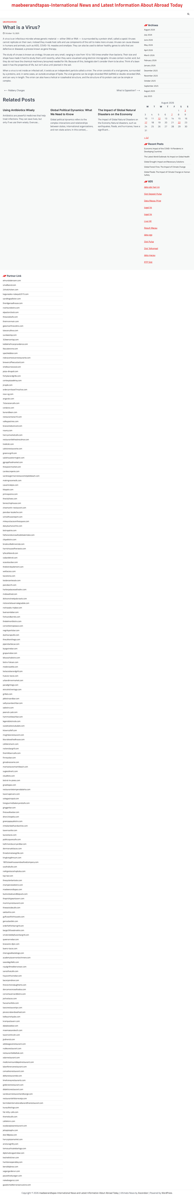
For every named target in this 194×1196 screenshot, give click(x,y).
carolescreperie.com (11, 471)
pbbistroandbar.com (11, 698)
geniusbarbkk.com (10, 921)
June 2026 (148, 39)
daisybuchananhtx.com (12, 525)
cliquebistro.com (9, 539)
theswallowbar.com (11, 812)
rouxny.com (7, 430)
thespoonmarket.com (12, 466)
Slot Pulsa (149, 241)
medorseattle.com (10, 666)
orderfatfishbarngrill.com (13, 925)
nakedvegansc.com (11, 1180)
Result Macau (150, 228)
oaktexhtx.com (9, 912)
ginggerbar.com (9, 807)
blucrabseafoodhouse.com (14, 739)
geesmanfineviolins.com (13, 325)
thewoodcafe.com (10, 316)
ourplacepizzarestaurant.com (15, 1125)
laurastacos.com (9, 834)
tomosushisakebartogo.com (14, 1148)
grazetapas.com (9, 784)
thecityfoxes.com (10, 498)
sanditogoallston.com (12, 298)
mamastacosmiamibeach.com (15, 766)
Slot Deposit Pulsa (153, 194)
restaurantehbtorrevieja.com (15, 1098)
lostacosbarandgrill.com (13, 671)
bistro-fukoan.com (10, 662)
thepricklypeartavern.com (13, 898)
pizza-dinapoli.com (10, 371)
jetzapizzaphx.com (10, 1130)
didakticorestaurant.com (13, 1089)
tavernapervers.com (11, 793)
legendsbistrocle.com (11, 721)
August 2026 (149, 29)
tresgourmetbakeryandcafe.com (16, 802)
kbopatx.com (8, 489)
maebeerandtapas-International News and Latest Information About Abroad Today (97, 5)
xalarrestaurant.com (11, 1057)
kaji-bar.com (8, 875)
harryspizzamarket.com (13, 1139)
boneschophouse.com (12, 503)
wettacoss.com (9, 571)
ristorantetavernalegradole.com (16, 603)
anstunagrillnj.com (10, 1143)
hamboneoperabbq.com (12, 1161)
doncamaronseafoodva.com (14, 989)
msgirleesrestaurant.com (13, 734)
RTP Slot (148, 262)
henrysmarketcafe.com (12, 434)
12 (159, 118)
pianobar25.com (9, 584)
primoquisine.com (10, 493)
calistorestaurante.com (12, 448)
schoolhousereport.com (12, 516)
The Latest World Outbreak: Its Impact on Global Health (167, 156)
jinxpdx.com (7, 384)
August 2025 (149, 90)
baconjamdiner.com (11, 980)
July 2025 (148, 96)
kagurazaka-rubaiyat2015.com (16, 294)
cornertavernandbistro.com (14, 993)
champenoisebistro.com (13, 884)
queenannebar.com (11, 939)
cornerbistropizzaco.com (13, 625)
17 (146, 122)
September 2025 (151, 85)
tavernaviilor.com (10, 830)
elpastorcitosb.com (11, 312)
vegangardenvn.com (11, 1171)
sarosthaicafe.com (10, 971)
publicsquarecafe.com (12, 839)
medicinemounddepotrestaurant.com (18, 1062)
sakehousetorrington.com (13, 457)
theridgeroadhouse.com (13, 303)
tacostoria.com (9, 575)
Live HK (148, 221)
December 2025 (151, 70)
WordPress (167, 1193)
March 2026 (149, 55)
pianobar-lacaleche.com (12, 512)
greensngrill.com (10, 453)
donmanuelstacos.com (12, 848)
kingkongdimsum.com (12, 857)
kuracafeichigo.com (11, 1107)
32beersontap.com (11, 339)
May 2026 (148, 44)
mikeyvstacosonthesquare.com (16, 521)
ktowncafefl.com (10, 730)
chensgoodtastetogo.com (13, 952)
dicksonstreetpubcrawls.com (15, 598)
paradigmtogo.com (10, 684)
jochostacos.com (10, 998)
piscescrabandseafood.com (14, 1012)
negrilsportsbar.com (11, 630)
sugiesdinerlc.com (10, 771)
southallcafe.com (10, 866)
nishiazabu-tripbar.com (12, 607)
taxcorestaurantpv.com (12, 1007)
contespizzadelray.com (12, 380)
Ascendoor (143, 1193)
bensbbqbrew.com (10, 1166)
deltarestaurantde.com (12, 1075)
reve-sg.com (8, 394)
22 (179, 122)
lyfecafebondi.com (10, 553)
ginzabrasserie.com (11, 762)
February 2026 (150, 60)
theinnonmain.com (11, 321)
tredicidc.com (8, 444)
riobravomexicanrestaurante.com (17, 357)
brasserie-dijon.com (11, 943)
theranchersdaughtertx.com (14, 984)
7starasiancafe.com (11, 403)
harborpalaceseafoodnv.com (14, 589)
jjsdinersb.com (9, 1039)
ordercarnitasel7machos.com (15, 389)
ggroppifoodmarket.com (13, 462)
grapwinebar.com (10, 653)
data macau (149, 255)
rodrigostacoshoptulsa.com (14, 871)
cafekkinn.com (9, 1121)
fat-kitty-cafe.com (10, 1112)
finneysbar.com (9, 757)
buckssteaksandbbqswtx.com (15, 893)
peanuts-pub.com (10, 712)
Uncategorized (9, 22)
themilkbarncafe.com (12, 753)
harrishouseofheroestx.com (14, 548)
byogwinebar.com (10, 648)
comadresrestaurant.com (13, 1071)
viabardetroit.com (10, 557)
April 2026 (148, 50)
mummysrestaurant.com (13, 902)
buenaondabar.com (11, 612)
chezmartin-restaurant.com (14, 507)
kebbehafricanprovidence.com (15, 344)
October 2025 (150, 80)
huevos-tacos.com (10, 675)
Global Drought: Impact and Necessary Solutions (164, 161)
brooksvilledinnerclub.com (13, 543)
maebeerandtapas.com (12, 889)
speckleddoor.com (10, 353)
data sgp (148, 234)
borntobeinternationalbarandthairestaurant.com (23, 1102)
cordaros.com (8, 407)
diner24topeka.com (11, 816)
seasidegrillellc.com (11, 962)
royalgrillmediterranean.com (14, 966)
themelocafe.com (10, 1116)
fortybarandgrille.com (12, 375)
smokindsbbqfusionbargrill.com (16, 934)
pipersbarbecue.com (11, 643)
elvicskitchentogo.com (12, 689)
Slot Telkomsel (151, 248)
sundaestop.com (10, 334)
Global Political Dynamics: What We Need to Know (71, 112)
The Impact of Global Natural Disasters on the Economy (117, 112)
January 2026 (150, 65)
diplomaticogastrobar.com (13, 1152)
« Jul (146, 137)
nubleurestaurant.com (12, 1048)
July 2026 (148, 34)
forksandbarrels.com (11, 616)
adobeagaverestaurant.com (14, 1043)
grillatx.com (7, 693)
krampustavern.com (11, 1021)
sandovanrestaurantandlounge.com (18, 1093)
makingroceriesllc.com (12, 480)
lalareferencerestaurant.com (15, 1066)
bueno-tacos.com (10, 948)
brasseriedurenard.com (12, 425)
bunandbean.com (10, 412)
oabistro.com (8, 707)
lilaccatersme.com (10, 348)
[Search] (188, 14)
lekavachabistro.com (11, 657)
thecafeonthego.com (11, 639)
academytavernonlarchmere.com (17, 957)
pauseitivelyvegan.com (12, 1175)
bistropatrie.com (9, 530)
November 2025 (151, 75)
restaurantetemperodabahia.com (16, 789)
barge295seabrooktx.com (13, 930)
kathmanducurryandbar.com (14, 843)
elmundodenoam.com (12, 280)
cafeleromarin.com (10, 743)
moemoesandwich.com (12, 1030)
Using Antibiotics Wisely (19, 110)
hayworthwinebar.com (12, 975)
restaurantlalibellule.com (13, 1052)
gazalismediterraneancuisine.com (17, 1184)
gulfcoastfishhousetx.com (13, 916)
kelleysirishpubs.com (11, 1016)
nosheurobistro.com (11, 307)
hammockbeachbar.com (13, 716)
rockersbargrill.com (11, 748)
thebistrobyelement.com (13, 566)
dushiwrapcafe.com (11, 634)
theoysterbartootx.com (12, 880)
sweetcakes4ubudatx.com (14, 725)
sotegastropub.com (11, 798)
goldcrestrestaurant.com (13, 1084)
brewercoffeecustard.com (13, 362)
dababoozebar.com (10, 1025)
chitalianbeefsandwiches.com (15, 825)
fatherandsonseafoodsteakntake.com (19, 534)
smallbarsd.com (9, 284)
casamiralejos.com (10, 484)
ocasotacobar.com (10, 562)
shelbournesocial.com (12, 366)
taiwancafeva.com (10, 330)
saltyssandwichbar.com (13, 703)
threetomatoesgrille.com (13, 852)
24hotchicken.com (10, 289)
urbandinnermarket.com (13, 680)
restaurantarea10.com (12, 416)
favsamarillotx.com (11, 1002)
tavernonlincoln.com (11, 1034)
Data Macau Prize (152, 200)
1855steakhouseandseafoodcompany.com (20, 862)
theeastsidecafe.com (11, 907)
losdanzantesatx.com (12, 580)
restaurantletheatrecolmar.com (16, 439)
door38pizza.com (10, 1134)
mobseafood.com (10, 593)
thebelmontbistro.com (12, 621)
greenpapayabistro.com (12, 821)
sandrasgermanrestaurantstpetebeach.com (21, 475)
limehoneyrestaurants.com (14, 1080)
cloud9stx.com (9, 775)
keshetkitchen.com (11, 1157)
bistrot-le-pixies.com (11, 780)
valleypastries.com (10, 421)
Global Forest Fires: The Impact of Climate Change (164, 166)
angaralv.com (8, 398)
